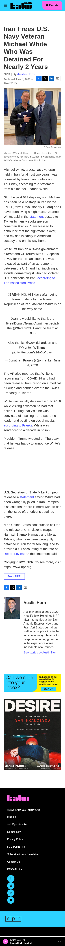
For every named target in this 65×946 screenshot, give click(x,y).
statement (37, 216)
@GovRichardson (38, 343)
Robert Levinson (15, 554)
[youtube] (10, 900)
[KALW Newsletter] (32, 683)
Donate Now (14, 831)
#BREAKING (17, 294)
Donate (53, 5)
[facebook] (10, 878)
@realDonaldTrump (19, 323)
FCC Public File (16, 846)
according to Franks (18, 425)
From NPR (14, 576)
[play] (5, 941)
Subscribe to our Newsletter (23, 854)
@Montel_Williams (32, 347)
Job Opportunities (17, 824)
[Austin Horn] (12, 608)
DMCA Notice (14, 869)
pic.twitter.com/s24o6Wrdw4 (32, 352)
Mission (11, 816)
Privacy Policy (15, 839)
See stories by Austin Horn (40, 652)
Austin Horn (25, 74)
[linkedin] (10, 893)
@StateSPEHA (23, 328)
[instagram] (10, 885)
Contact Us (13, 861)
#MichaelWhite (42, 304)
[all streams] (60, 941)
